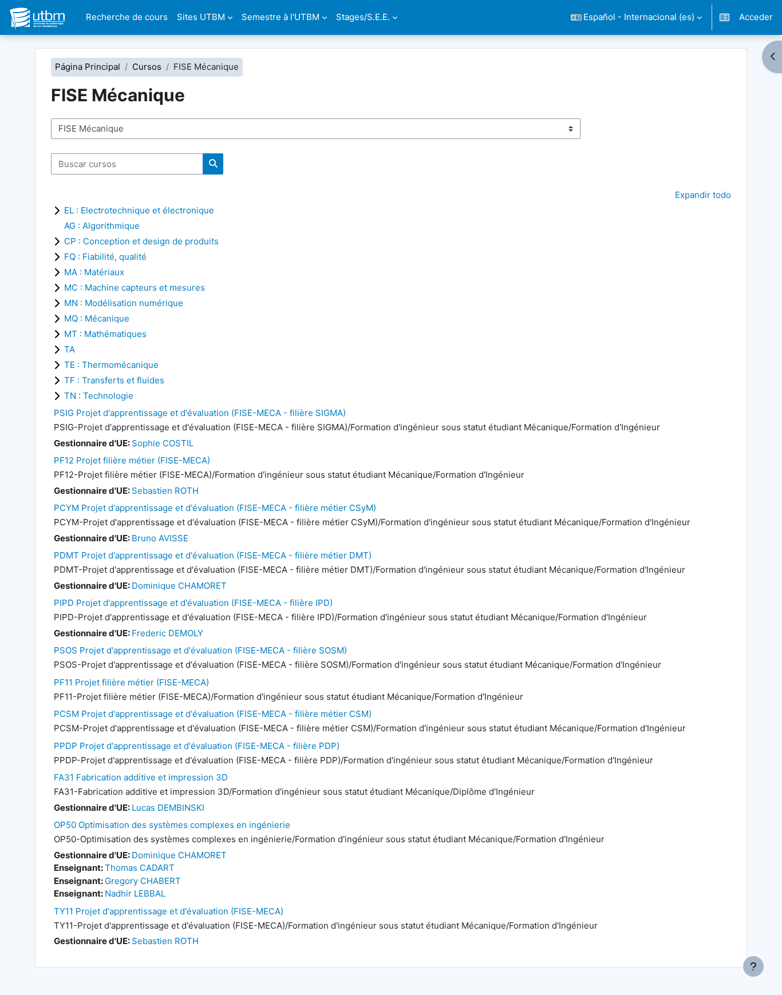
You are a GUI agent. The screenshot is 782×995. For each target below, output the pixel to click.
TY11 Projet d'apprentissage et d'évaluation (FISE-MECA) (168, 911)
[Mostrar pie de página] (753, 966)
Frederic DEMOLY (167, 633)
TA (69, 349)
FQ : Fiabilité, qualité (105, 256)
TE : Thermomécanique (111, 364)
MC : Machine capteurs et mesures (134, 287)
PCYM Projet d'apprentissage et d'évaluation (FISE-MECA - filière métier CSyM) (215, 507)
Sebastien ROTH (165, 490)
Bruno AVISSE (160, 538)
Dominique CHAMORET (179, 585)
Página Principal (87, 66)
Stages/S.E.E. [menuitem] (363, 16)
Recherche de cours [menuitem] (127, 16)
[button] (636, 17)
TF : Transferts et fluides (114, 380)
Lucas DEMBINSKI (168, 807)
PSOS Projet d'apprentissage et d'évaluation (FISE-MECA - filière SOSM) (200, 650)
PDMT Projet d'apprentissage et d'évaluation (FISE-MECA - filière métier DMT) (213, 555)
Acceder (756, 16)
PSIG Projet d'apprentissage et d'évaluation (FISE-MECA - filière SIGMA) (200, 412)
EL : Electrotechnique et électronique (139, 210)
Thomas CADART (140, 867)
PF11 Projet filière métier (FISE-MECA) (131, 682)
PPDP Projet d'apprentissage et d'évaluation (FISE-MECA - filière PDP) (196, 745)
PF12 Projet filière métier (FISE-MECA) (132, 460)
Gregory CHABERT (143, 880)
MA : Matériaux (94, 272)
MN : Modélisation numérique (123, 303)
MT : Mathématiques (105, 333)
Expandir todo (703, 194)
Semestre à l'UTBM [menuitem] (280, 16)
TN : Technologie (98, 395)
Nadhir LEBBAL (135, 893)
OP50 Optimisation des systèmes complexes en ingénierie (172, 824)
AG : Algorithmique (102, 225)
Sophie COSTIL (162, 443)
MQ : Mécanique (96, 318)
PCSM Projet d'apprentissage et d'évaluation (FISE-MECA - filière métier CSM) (213, 713)
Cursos (146, 66)
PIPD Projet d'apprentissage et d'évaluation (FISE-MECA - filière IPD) (193, 602)
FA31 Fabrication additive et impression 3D (141, 777)
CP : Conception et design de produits (141, 241)
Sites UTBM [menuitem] (201, 16)
